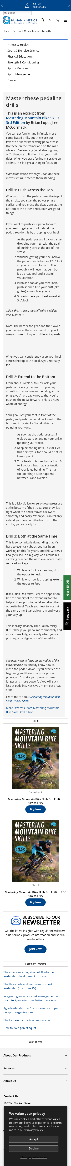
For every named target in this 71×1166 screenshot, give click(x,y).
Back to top (35, 1041)
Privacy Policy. (34, 1130)
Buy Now (35, 809)
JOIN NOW (35, 949)
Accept (33, 1139)
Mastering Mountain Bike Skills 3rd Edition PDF (35, 892)
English (11, 12)
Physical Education (19, 56)
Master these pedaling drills (37, 31)
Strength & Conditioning (23, 62)
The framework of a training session (26, 1020)
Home (6, 31)
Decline (34, 1148)
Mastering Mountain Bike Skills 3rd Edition (32, 120)
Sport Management (20, 74)
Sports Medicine (17, 68)
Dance (11, 80)
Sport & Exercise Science (23, 51)
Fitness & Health (18, 45)
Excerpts (17, 31)
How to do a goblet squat (19, 1028)
